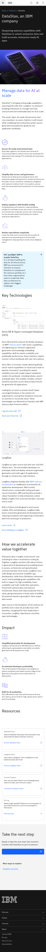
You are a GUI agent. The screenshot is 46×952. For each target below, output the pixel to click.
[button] (37, 3)
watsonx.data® (15, 345)
